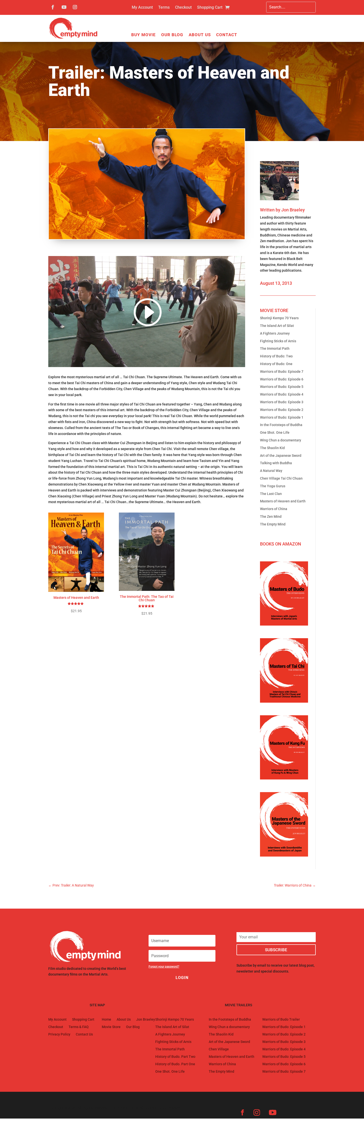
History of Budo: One (276, 364)
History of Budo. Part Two (175, 1057)
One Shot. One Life (274, 432)
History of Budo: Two (276, 356)
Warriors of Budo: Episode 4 (281, 394)
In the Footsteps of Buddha (281, 425)
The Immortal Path (274, 348)
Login (182, 977)
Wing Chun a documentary (280, 440)
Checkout (183, 8)
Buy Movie (143, 35)
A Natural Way (271, 471)
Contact (226, 35)
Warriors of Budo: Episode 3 (281, 402)
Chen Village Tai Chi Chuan (281, 478)
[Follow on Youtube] (64, 7)
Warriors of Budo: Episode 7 (281, 372)
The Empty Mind (273, 524)
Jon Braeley (293, 209)
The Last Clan (271, 494)
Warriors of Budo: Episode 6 (281, 379)
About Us (200, 35)
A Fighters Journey (275, 333)
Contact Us (84, 1034)
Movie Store (111, 1027)
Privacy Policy (59, 1034)
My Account (142, 8)
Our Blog (172, 35)
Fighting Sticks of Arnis (278, 341)
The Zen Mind (271, 516)
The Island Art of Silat (277, 326)
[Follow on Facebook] (52, 7)
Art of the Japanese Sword (280, 456)
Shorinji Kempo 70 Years (279, 318)
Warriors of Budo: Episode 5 (281, 387)
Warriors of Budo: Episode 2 (281, 410)
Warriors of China (273, 509)
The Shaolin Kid (272, 448)
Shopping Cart (209, 8)
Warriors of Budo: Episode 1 (281, 417)
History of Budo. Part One (175, 1064)
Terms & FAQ (79, 1027)
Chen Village (219, 1049)
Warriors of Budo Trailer (281, 1019)
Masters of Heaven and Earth (283, 501)
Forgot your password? (164, 966)
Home (106, 1019)
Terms (164, 8)
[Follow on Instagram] (75, 7)
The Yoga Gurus (272, 486)
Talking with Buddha (276, 463)
